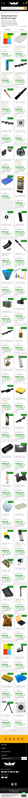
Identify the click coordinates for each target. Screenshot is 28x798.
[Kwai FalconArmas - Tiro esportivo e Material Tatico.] (22, 739)
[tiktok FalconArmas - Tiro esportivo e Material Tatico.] (14, 739)
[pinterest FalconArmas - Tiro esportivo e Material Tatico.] (18, 739)
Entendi (23, 795)
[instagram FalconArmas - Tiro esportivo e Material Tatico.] (5, 739)
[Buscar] (25, 8)
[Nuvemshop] (14, 792)
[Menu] (2, 3)
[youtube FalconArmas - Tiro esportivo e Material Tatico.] (9, 739)
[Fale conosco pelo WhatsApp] (4, 3)
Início (2, 12)
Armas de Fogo (6, 12)
